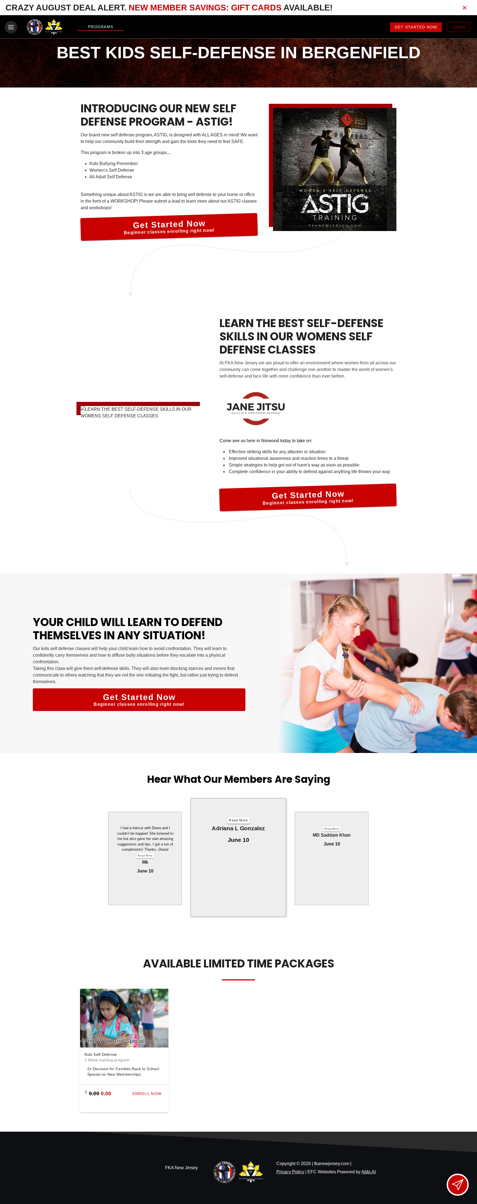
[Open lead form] (458, 1185)
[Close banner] (464, 8)
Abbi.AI (368, 1171)
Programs (100, 27)
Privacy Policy (290, 1171)
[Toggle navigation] (11, 27)
